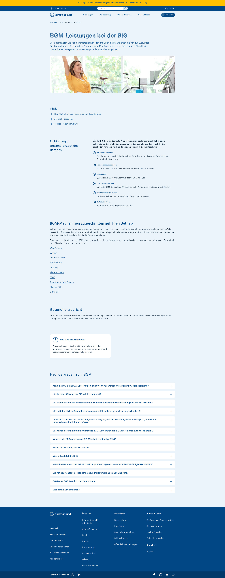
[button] (64, 528)
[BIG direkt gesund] (61, 15)
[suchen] (125, 8)
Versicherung (105, 15)
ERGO (52, 277)
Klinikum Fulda (57, 272)
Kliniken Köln (56, 287)
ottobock (54, 267)
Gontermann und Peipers (62, 282)
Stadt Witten (56, 262)
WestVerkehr (56, 248)
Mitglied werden (124, 15)
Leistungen (88, 15)
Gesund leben (144, 15)
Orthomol (54, 292)
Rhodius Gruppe (57, 257)
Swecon (53, 253)
